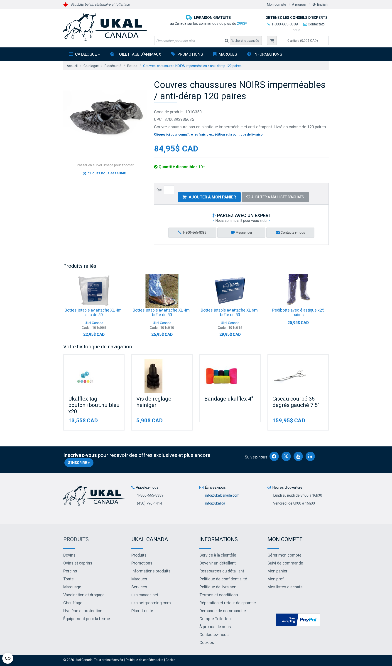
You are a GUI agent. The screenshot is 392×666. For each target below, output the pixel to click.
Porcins (70, 571)
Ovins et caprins (77, 563)
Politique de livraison (217, 586)
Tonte (68, 579)
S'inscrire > (79, 463)
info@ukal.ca (215, 503)
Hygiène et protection (82, 610)
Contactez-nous (292, 232)
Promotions (190, 54)
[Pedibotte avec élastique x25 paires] (298, 291)
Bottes (132, 66)
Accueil (72, 66)
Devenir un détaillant (217, 563)
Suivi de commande (285, 563)
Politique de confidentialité (223, 579)
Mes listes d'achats (285, 586)
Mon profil (276, 579)
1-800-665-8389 (284, 24)
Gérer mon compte (284, 555)
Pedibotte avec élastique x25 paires (298, 312)
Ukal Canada (94, 323)
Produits (76, 539)
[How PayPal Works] (298, 619)
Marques (228, 54)
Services (139, 586)
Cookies (206, 642)
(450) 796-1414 (149, 503)
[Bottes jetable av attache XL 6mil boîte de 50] (230, 291)
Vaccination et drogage (84, 594)
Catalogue (86, 54)
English (322, 4)
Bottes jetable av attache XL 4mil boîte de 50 (162, 312)
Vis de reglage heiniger (153, 402)
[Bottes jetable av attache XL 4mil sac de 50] (94, 291)
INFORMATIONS (267, 54)
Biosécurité (113, 66)
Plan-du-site (142, 610)
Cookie (170, 660)
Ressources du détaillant (221, 571)
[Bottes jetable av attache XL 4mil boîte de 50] (162, 291)
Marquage (72, 586)
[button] (303, 40)
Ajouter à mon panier (212, 197)
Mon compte (276, 4)
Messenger (243, 232)
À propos (299, 4)
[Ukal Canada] (105, 27)
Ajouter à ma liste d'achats (277, 197)
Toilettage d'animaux (139, 54)
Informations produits (151, 571)
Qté (159, 190)
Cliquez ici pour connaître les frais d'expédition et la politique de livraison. (209, 134)
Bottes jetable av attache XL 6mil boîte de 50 (230, 312)
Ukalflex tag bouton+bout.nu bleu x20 (94, 405)
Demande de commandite (222, 610)
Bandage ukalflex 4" (228, 399)
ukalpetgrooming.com (151, 602)
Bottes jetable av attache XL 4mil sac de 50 (94, 312)
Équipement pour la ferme (86, 618)
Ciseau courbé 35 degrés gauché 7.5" (295, 402)
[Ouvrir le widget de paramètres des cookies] (7, 658)
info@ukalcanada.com (222, 495)
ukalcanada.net (144, 594)
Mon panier (277, 571)
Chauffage (72, 602)
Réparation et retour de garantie (227, 602)
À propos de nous (215, 626)
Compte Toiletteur (215, 618)
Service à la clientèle (217, 555)
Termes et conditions (218, 594)
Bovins (69, 555)
